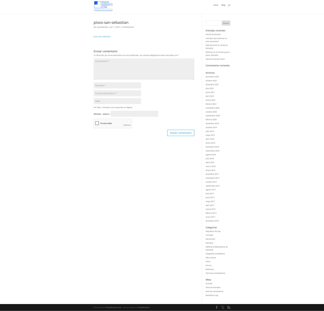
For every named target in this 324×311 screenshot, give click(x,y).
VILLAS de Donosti (213, 34)
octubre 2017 (211, 182)
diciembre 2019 (212, 123)
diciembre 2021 (212, 84)
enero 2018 (210, 170)
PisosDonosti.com (113, 307)
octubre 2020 (211, 112)
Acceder (209, 283)
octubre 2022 (211, 80)
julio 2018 (210, 158)
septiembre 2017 (213, 186)
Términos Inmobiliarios (215, 273)
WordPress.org (212, 295)
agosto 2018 (211, 154)
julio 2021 (210, 88)
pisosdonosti (102, 27)
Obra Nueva (211, 257)
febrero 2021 (211, 104)
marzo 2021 (211, 100)
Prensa (208, 265)
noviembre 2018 (212, 151)
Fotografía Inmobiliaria (215, 253)
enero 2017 (210, 217)
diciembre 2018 (212, 147)
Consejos (209, 235)
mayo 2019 (210, 135)
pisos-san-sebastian (102, 36)
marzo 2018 (211, 166)
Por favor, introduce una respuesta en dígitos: (113, 107)
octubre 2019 (211, 127)
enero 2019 (210, 143)
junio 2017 (210, 197)
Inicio (216, 5)
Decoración (210, 239)
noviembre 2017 (212, 178)
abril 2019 (210, 139)
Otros (208, 261)
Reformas (210, 269)
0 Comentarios (128, 27)
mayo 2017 (210, 201)
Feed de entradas (213, 287)
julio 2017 (210, 193)
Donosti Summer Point (215, 59)
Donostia (209, 243)
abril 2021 (210, 96)
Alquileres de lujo (213, 231)
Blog (223, 5)
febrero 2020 (211, 119)
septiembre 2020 (213, 115)
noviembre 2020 (212, 108)
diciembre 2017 (212, 174)
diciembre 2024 (212, 76)
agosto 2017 (211, 189)
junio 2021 (210, 92)
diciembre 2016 (212, 221)
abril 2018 (210, 162)
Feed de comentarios (214, 291)
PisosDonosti (143, 307)
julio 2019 (210, 131)
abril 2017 (210, 205)
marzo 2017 (211, 209)
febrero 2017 (211, 213)
